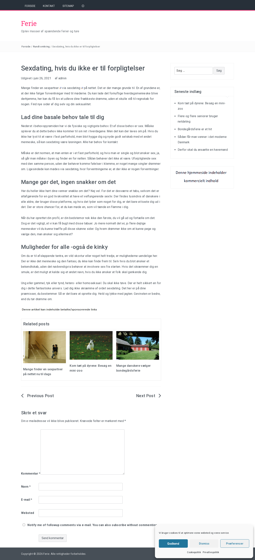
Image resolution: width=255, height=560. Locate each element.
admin (62, 78)
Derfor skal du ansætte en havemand (203, 149)
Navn (26, 486)
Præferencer (234, 543)
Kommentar (31, 473)
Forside (30, 5)
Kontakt (49, 5)
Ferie (29, 23)
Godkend (173, 543)
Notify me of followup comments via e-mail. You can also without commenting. (92, 525)
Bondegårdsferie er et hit (195, 129)
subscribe (119, 525)
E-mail (26, 499)
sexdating (73, 88)
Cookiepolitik (194, 552)
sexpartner (51, 88)
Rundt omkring (41, 46)
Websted (27, 513)
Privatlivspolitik (211, 552)
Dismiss (204, 543)
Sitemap (68, 5)
